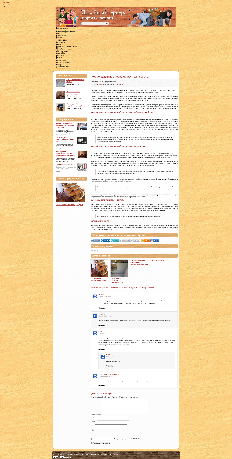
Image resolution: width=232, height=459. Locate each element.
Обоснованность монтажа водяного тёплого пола (73, 94)
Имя (93, 417)
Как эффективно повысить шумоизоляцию (117, 280)
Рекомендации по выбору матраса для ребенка (120, 76)
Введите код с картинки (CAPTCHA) (126, 439)
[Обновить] (92, 431)
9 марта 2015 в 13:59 (112, 356)
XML (61, 457)
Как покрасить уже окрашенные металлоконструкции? (139, 262)
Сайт (93, 426)
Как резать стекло (157, 260)
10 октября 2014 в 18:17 (105, 333)
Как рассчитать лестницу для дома (69, 205)
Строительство (61, 39)
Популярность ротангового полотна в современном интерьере (65, 153)
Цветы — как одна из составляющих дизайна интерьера (65, 125)
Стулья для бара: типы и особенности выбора (75, 105)
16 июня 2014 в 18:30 (104, 296)
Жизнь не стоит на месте (65, 164)
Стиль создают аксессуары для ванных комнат (65, 139)
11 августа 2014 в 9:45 (105, 316)
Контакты (6, 3)
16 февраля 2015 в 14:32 (106, 376)
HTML (56, 457)
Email (94, 422)
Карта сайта (7, 4)
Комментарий (96, 414)
